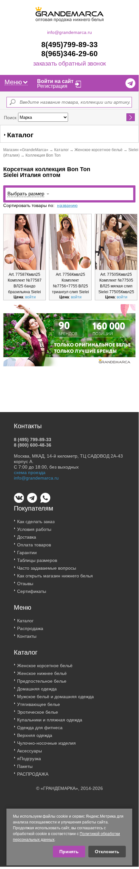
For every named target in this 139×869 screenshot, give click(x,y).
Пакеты (25, 766)
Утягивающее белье (38, 704)
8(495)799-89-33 (69, 44)
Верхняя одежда (34, 735)
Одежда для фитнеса (40, 727)
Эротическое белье (37, 712)
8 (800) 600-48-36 (32, 445)
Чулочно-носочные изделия (46, 743)
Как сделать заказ (36, 521)
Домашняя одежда (37, 688)
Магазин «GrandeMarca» (25, 150)
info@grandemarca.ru (69, 32)
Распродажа (30, 628)
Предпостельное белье (41, 681)
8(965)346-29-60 (69, 53)
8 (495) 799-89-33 (32, 439)
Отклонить (107, 851)
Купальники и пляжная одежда (49, 719)
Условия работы (34, 529)
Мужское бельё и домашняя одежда (55, 696)
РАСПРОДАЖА (32, 774)
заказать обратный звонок (69, 64)
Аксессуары (29, 750)
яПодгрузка (29, 758)
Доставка (26, 537)
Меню (13, 82)
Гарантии (27, 552)
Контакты (26, 636)
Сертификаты (31, 591)
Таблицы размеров (37, 560)
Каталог (61, 150)
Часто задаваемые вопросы (46, 568)
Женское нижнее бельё (42, 673)
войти (30, 297)
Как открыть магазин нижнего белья (55, 575)
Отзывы (25, 583)
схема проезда (29, 472)
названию (67, 205)
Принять (69, 851)
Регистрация (52, 86)
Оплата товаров (34, 544)
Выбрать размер (25, 193)
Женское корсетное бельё (98, 150)
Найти (131, 117)
